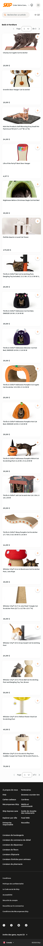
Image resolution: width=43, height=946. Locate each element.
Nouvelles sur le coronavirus (13, 906)
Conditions (7, 878)
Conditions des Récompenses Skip (15, 911)
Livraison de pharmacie (12, 864)
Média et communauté (26, 805)
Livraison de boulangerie (13, 835)
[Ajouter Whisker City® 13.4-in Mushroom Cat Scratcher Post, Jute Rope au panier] (37, 553)
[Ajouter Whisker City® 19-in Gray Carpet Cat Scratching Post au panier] (37, 626)
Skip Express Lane (10, 811)
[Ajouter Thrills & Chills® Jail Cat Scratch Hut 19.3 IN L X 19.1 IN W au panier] (37, 479)
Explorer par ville (10, 818)
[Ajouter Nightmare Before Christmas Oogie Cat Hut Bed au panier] (37, 184)
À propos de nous (10, 790)
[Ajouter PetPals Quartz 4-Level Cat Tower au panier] (37, 221)
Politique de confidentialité (13, 884)
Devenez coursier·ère (30, 794)
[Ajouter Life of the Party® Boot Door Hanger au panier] (37, 147)
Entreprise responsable (8, 823)
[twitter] (5, 927)
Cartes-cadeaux (9, 799)
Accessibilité (7, 895)
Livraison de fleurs (10, 849)
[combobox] (17, 14)
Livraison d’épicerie (11, 854)
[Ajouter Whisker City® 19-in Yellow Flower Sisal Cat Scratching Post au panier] (37, 700)
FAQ (4, 794)
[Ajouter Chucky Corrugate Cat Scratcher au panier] (37, 36)
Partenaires (26, 790)
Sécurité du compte (10, 900)
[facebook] (12, 927)
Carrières (25, 799)
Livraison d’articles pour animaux (17, 859)
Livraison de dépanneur (13, 845)
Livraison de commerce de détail (17, 840)
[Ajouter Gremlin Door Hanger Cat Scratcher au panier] (37, 73)
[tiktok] (27, 927)
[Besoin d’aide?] (32, 5)
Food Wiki (25, 818)
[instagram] (19, 927)
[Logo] (8, 5)
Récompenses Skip (11, 804)
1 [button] (24, 28)
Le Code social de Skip (11, 889)
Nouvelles (25, 822)
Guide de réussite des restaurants (28, 812)
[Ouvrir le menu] (38, 5)
